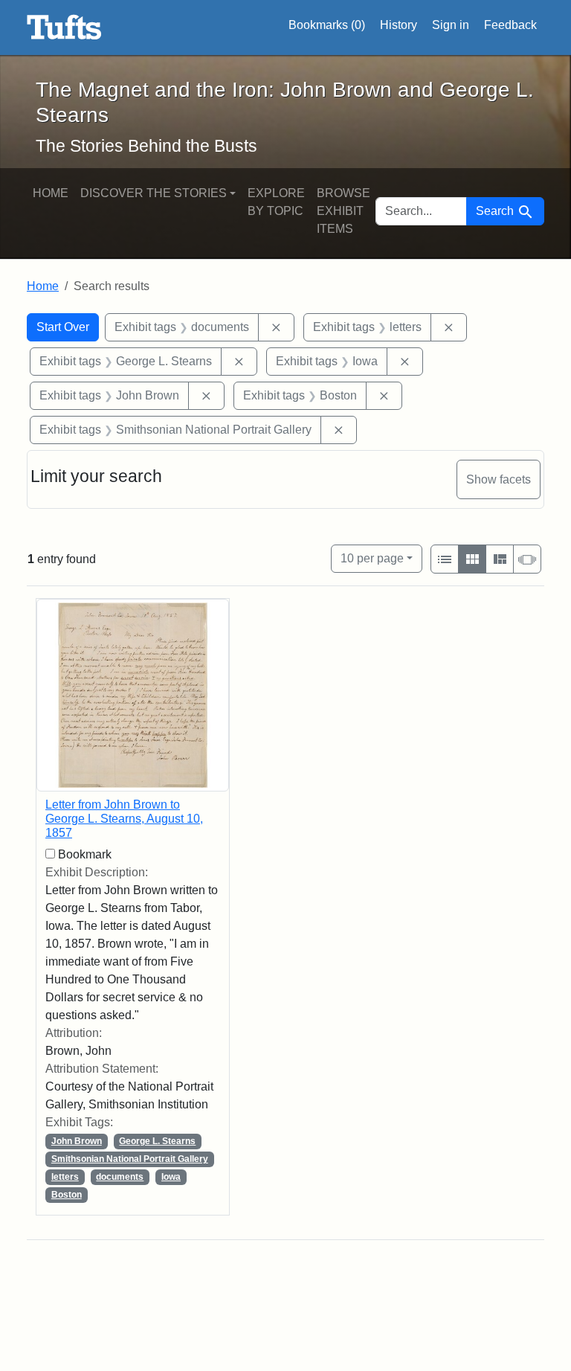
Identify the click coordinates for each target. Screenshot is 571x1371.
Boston (66, 1194)
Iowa (171, 1177)
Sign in (450, 25)
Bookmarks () (326, 25)
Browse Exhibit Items (343, 211)
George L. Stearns (157, 1141)
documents (119, 1177)
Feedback (510, 25)
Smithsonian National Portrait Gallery (129, 1159)
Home (50, 193)
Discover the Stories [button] (153, 193)
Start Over (62, 327)
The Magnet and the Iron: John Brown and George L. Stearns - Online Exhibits (64, 27)
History (398, 25)
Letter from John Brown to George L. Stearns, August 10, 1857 (124, 818)
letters (65, 1177)
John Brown (76, 1141)
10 (372, 558)
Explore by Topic (276, 202)
